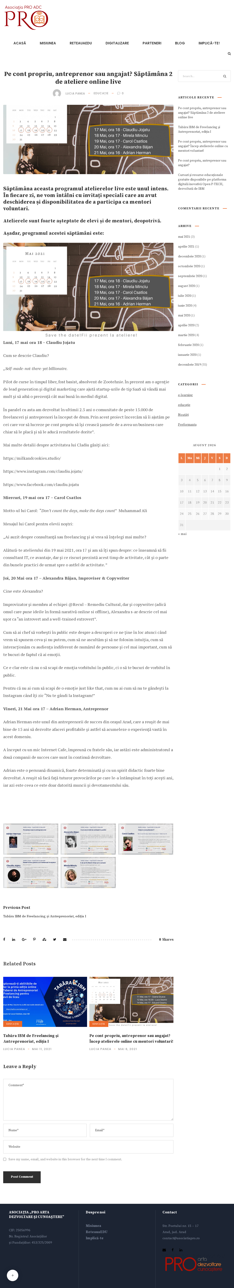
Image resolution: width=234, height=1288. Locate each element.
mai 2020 (184, 315)
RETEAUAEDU (81, 43)
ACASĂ (19, 43)
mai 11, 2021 (42, 1049)
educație (101, 93)
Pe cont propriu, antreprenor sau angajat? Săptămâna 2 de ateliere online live (202, 112)
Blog (180, 43)
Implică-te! (209, 43)
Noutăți (183, 415)
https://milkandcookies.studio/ (32, 458)
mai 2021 (184, 237)
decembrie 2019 (189, 365)
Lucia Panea (75, 93)
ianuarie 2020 (187, 355)
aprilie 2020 (186, 325)
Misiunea (93, 1226)
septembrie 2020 (190, 276)
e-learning (185, 395)
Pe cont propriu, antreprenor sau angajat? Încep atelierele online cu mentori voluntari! (203, 146)
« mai (182, 534)
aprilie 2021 (186, 247)
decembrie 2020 (189, 256)
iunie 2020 (185, 306)
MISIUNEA (48, 43)
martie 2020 (186, 335)
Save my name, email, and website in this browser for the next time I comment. (65, 1159)
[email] (164, 1250)
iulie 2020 (184, 296)
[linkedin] (180, 1250)
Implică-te (95, 1238)
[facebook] (173, 1250)
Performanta (187, 425)
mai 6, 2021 (127, 1049)
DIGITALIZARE (117, 43)
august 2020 (186, 286)
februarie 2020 (188, 345)
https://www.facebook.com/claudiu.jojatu (41, 484)
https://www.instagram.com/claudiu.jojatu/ (43, 471)
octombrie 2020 (189, 266)
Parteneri (152, 43)
